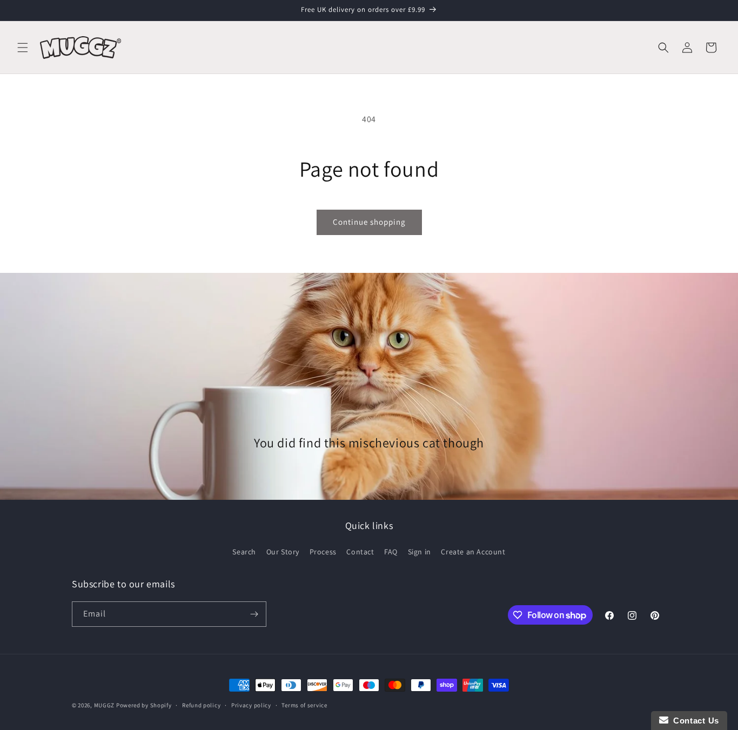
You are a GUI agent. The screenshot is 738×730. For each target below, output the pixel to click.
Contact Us (693, 720)
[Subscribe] (254, 614)
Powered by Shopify (144, 705)
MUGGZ (104, 705)
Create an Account (473, 552)
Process (323, 552)
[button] (23, 47)
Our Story (282, 552)
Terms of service (304, 705)
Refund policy (201, 705)
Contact (360, 552)
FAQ (391, 552)
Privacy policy (251, 705)
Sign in (419, 552)
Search (244, 552)
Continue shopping (369, 222)
